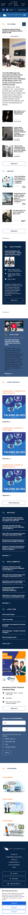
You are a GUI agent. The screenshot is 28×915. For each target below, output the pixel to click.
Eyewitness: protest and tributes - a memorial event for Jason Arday (13, 581)
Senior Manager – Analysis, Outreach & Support (14, 631)
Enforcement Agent (8, 614)
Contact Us (14, 854)
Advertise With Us (14, 862)
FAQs (14, 867)
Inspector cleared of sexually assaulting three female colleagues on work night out (13, 527)
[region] (14, 901)
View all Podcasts (14, 503)
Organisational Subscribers (14, 857)
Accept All (14, 903)
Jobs (6, 744)
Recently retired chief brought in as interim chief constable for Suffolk (13, 540)
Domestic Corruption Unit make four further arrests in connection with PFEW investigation (13, 548)
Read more (14, 163)
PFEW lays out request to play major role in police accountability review (13, 596)
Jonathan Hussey (23, 221)
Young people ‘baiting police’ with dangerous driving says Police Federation (12, 589)
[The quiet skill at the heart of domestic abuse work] (7, 216)
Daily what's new (10, 741)
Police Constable (7, 619)
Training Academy (10, 747)
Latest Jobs (6, 643)
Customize (14, 907)
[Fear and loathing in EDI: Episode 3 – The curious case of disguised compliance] (7, 182)
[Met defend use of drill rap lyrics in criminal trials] (8, 116)
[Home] (11, 14)
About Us (14, 859)
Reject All (14, 911)
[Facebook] (11, 2)
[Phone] (14, 2)
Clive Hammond (14, 36)
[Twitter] (13, 2)
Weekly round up (10, 738)
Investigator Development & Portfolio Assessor (13, 625)
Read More (5, 555)
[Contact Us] (16, 2)
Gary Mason (17, 140)
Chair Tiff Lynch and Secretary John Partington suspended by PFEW (13, 534)
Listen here (5, 421)
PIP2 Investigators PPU (9, 637)
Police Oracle (17, 121)
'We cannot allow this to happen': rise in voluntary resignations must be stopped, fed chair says (13, 519)
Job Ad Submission (14, 864)
